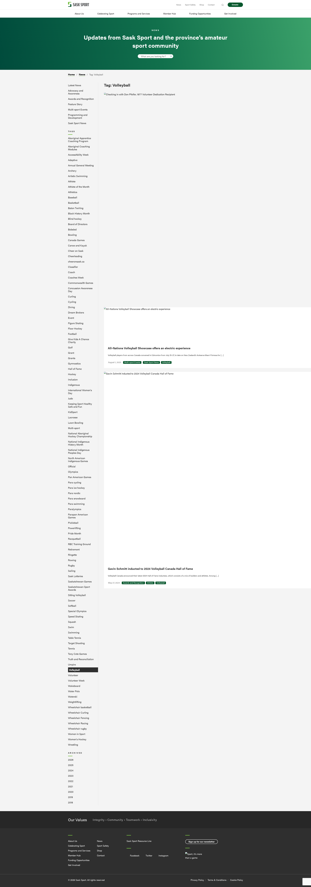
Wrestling (73, 744)
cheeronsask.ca (76, 261)
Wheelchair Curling (78, 712)
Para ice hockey (76, 487)
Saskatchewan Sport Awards (79, 588)
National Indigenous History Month (78, 443)
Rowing (72, 560)
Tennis (71, 648)
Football (72, 334)
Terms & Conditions (217, 879)
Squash (72, 621)
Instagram (163, 855)
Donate (235, 4)
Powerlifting (74, 528)
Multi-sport (74, 428)
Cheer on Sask (75, 250)
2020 (70, 791)
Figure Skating (75, 323)
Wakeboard (74, 686)
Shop (201, 5)
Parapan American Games (78, 516)
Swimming (73, 632)
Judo (70, 398)
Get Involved (230, 13)
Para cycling (74, 482)
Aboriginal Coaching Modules (79, 148)
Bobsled (72, 229)
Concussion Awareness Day (80, 289)
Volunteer (73, 675)
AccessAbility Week (78, 154)
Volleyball (74, 670)
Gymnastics (74, 363)
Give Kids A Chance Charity (78, 340)
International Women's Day (80, 391)
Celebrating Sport (105, 13)
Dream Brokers (76, 312)
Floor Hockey (75, 328)
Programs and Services (139, 13)
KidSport (72, 412)
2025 (70, 765)
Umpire (72, 664)
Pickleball (73, 522)
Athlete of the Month (78, 186)
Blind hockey (75, 218)
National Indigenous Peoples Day (78, 451)
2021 (70, 786)
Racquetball (74, 538)
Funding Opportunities (200, 13)
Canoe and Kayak (77, 245)
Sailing (71, 570)
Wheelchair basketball (79, 707)
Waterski (72, 696)
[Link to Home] (78, 5)
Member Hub (169, 13)
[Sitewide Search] (222, 4)
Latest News (74, 85)
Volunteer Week (76, 680)
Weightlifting (74, 702)
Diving (71, 307)
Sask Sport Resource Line (139, 841)
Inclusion (73, 379)
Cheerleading (75, 256)
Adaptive (72, 160)
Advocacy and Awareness (75, 92)
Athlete (71, 181)
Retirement (74, 549)
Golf (70, 347)
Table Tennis (74, 637)
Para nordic (74, 493)
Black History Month (79, 213)
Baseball (72, 197)
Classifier (73, 267)
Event (71, 317)
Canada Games (76, 240)
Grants (71, 358)
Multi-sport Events (77, 109)
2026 (70, 759)
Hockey (72, 374)
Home (71, 74)
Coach (71, 272)
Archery (72, 170)
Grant (71, 352)
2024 (70, 770)
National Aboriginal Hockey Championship (80, 435)
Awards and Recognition (81, 99)
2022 (70, 781)
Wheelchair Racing (78, 723)
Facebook (134, 855)
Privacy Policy (197, 879)
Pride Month (74, 533)
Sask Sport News (77, 123)
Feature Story (75, 104)
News (178, 5)
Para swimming (76, 503)
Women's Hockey (77, 739)
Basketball (73, 202)
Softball (72, 605)
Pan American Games (79, 477)
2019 (70, 797)
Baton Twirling (75, 208)
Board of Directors (77, 224)
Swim (71, 627)
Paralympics (74, 509)
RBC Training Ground (79, 544)
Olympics (73, 471)
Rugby (71, 565)
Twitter (149, 855)
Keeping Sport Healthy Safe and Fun (80, 405)
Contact (211, 5)
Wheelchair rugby (77, 728)
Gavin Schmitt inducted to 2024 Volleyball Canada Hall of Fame (150, 569)
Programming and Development (77, 116)
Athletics (72, 192)
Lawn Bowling (75, 422)
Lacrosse (73, 417)
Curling (72, 296)
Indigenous (74, 385)
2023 (70, 775)
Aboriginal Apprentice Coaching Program (79, 139)
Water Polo (74, 691)
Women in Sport (76, 734)
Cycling (72, 301)
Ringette (72, 554)
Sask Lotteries (75, 576)
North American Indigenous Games (78, 459)
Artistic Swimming (77, 176)
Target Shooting (76, 643)
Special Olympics (77, 611)
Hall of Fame (75, 368)
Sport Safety (190, 5)
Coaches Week (76, 277)
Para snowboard (76, 498)
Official (72, 466)
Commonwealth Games (80, 283)
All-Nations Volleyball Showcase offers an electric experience (149, 348)
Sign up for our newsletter (201, 841)
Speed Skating (75, 616)
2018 (70, 802)
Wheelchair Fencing (78, 718)
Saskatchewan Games (80, 581)
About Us (79, 13)
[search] (153, 56)
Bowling (72, 234)
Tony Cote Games (77, 654)
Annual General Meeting (81, 165)
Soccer (71, 600)
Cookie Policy (236, 879)
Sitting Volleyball (77, 595)
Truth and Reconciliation (81, 659)
